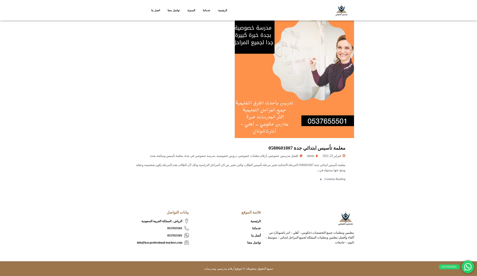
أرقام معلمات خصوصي (252, 155)
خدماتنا (206, 10)
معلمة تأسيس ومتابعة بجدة (166, 155)
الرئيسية (222, 10)
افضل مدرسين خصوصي (283, 155)
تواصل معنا (174, 10)
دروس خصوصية (227, 155)
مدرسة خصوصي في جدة (200, 155)
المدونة (191, 10)
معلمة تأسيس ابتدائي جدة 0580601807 (306, 148)
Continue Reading (334, 179)
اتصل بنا (155, 10)
